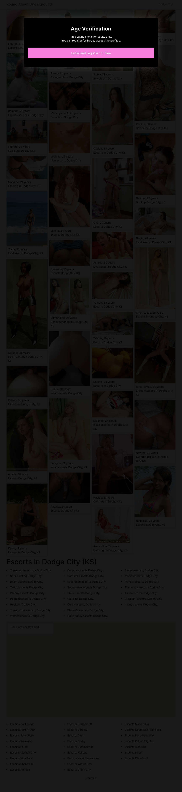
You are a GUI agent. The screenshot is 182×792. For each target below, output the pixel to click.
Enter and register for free (91, 53)
